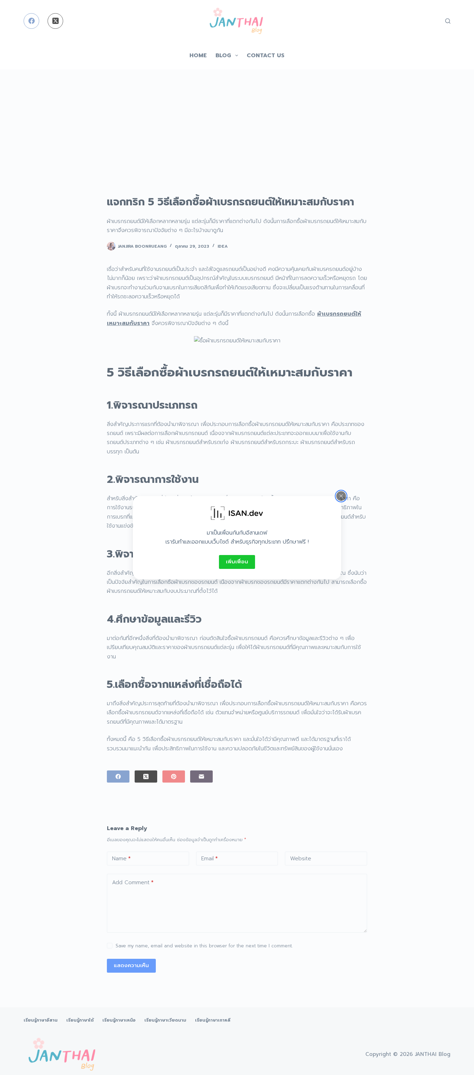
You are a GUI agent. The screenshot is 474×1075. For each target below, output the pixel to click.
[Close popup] (341, 496)
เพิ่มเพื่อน (237, 561)
